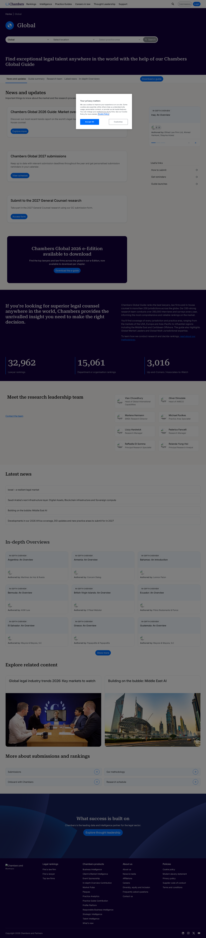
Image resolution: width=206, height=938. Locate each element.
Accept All (89, 122)
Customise (118, 122)
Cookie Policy (103, 114)
